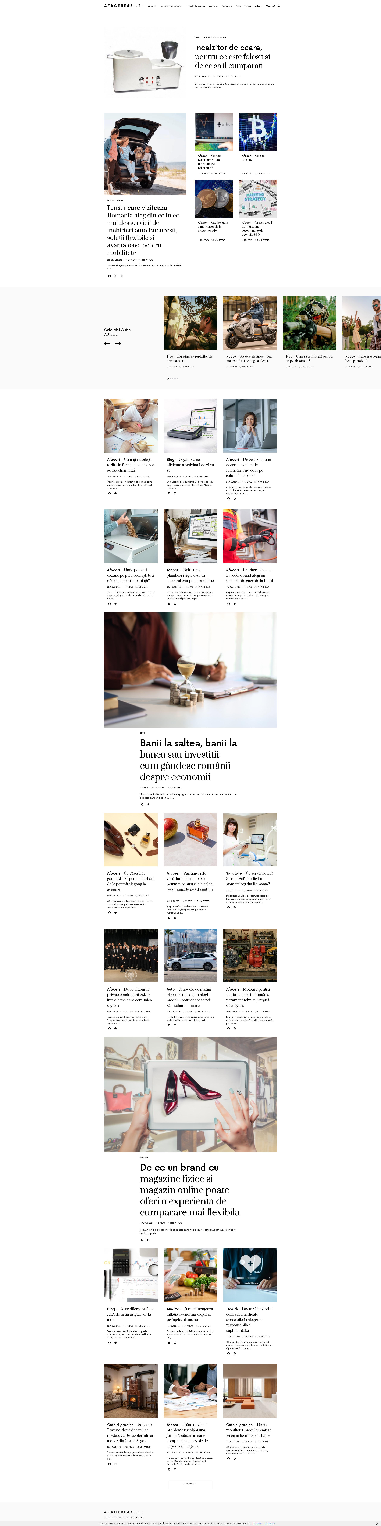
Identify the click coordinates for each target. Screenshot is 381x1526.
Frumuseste (219, 37)
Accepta (270, 1523)
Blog (198, 37)
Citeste (257, 1523)
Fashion (207, 37)
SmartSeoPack (136, 1517)
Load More (188, 1484)
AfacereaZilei (123, 6)
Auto (120, 200)
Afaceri (111, 200)
